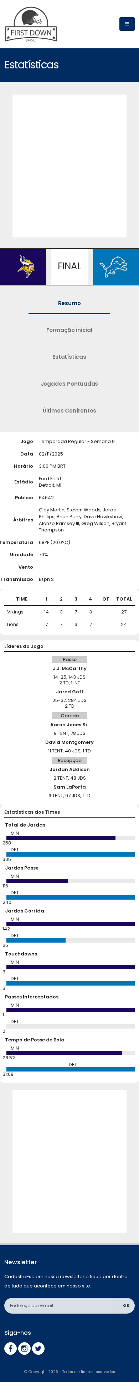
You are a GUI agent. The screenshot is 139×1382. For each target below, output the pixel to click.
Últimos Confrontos (69, 410)
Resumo (69, 303)
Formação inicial (69, 330)
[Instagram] (24, 1348)
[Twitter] (38, 1348)
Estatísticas (69, 357)
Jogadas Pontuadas (69, 383)
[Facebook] (10, 1348)
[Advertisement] (69, 164)
